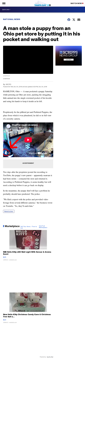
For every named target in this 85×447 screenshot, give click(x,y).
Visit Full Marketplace (43, 226)
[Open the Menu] (4, 3)
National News (11, 19)
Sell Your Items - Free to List (28, 227)
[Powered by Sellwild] (50, 357)
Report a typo (8, 211)
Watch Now (76, 3)
